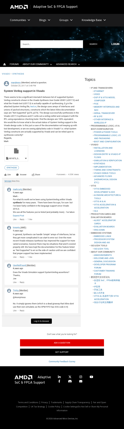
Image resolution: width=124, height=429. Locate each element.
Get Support (62, 352)
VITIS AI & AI (100, 201)
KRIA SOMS (99, 230)
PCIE (96, 104)
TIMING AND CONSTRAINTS (107, 170)
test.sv (33, 106)
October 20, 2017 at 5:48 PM (23, 86)
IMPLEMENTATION (102, 167)
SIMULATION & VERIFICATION (108, 160)
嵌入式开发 (99, 293)
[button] (26, 158)
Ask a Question (62, 343)
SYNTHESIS (99, 163)
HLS (96, 211)
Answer (23, 175)
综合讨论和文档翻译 (103, 302)
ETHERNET (99, 91)
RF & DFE (98, 116)
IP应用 (97, 286)
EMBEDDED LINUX (102, 236)
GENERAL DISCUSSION (104, 261)
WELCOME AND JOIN (104, 258)
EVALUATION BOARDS (104, 226)
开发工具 (98, 289)
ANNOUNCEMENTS (103, 255)
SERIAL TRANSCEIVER (104, 113)
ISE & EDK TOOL (101, 249)
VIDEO (97, 94)
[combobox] (61, 44)
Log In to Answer (41, 321)
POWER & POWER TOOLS (106, 132)
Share (37, 175)
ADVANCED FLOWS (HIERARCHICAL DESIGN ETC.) (105, 179)
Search (93, 44)
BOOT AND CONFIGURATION (107, 141)
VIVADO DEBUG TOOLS (105, 173)
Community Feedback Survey (62, 361)
